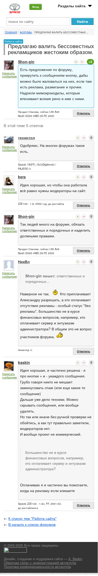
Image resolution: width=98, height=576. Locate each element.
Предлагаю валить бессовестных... (61, 32)
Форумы (26, 32)
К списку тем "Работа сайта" (32, 518)
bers (22, 176)
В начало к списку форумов (32, 524)
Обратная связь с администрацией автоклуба (40, 562)
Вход (35, 7)
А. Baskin (75, 559)
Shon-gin (26, 61)
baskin (24, 362)
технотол (26, 137)
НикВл (24, 261)
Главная (11, 32)
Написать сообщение (9, 74)
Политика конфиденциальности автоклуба (37, 566)
